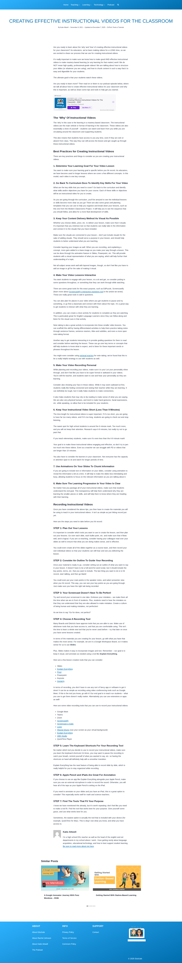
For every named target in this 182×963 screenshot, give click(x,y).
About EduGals (38, 932)
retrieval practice (87, 355)
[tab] (87, 906)
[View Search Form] (118, 4)
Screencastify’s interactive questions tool (86, 292)
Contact (95, 932)
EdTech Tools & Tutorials (115, 27)
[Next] (137, 885)
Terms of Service (69, 938)
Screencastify (63, 721)
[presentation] (65, 878)
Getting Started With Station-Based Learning (116, 895)
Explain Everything (65, 669)
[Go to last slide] (44, 885)
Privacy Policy (68, 932)
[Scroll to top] (177, 955)
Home (65, 5)
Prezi (59, 672)
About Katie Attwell (40, 944)
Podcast (110, 5)
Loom (59, 727)
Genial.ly (60, 681)
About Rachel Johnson (41, 938)
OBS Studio (62, 736)
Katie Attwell (64, 27)
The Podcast (37, 950)
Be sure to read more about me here (78, 846)
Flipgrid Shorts (63, 730)
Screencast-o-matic (65, 724)
